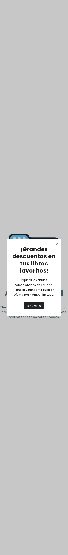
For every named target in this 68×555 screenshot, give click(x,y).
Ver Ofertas (34, 306)
